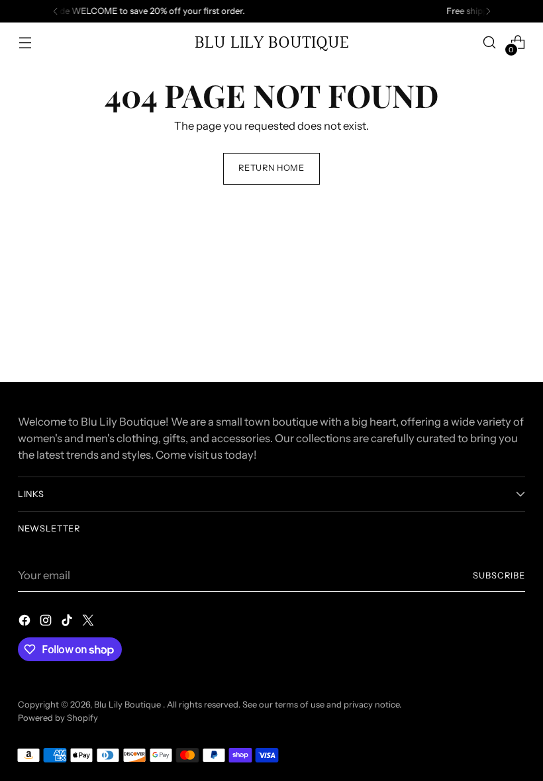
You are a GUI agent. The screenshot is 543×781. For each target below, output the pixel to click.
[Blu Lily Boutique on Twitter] (89, 622)
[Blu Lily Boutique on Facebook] (26, 622)
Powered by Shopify (58, 718)
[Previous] (55, 11)
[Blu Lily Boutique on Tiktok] (68, 622)
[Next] (488, 11)
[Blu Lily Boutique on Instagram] (47, 622)
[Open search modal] (489, 42)
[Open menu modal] (24, 42)
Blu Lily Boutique (128, 705)
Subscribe (499, 575)
